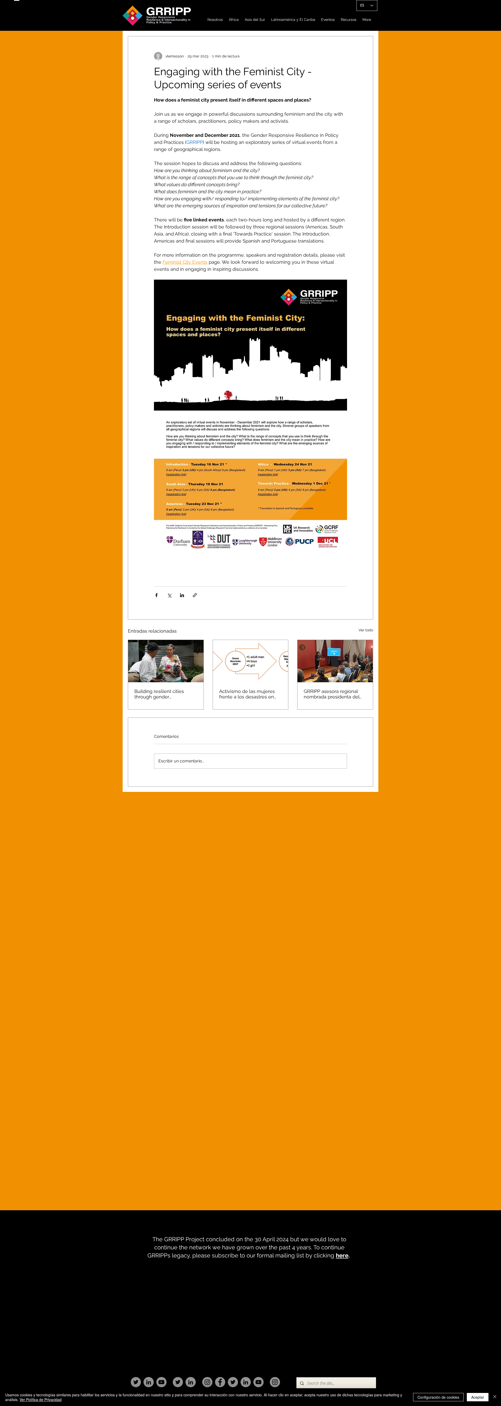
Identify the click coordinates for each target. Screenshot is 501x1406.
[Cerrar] (495, 1397)
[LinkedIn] (149, 1382)
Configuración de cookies (438, 1397)
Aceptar (477, 1397)
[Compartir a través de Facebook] (156, 595)
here (342, 1255)
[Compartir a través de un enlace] (194, 595)
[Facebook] (220, 1382)
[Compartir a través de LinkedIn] (182, 595)
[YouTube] (161, 1382)
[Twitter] (136, 1382)
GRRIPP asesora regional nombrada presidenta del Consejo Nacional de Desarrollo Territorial (331, 694)
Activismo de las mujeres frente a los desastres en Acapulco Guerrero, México (249, 694)
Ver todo (366, 630)
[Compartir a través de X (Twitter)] (169, 595)
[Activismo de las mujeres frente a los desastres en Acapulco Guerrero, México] (250, 661)
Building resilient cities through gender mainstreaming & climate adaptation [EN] (162, 694)
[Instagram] (207, 1382)
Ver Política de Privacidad (41, 1399)
